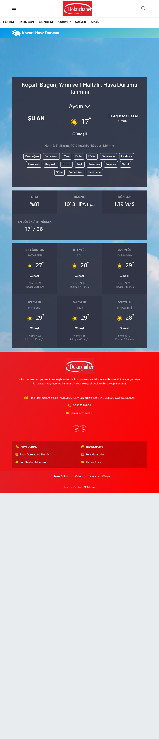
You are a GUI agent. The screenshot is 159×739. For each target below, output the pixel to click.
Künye (106, 476)
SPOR (95, 22)
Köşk (80, 164)
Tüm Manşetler (95, 454)
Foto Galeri (61, 476)
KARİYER (64, 22)
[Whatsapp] (76, 428)
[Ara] (143, 8)
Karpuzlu (50, 164)
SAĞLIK (80, 22)
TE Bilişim (89, 487)
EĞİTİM (8, 22)
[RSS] (83, 428)
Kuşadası (94, 164)
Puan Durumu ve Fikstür (34, 454)
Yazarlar (95, 476)
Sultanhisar (76, 172)
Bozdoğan (32, 156)
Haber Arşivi (93, 462)
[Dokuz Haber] (77, 8)
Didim (78, 156)
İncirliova (126, 156)
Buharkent (51, 156)
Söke (59, 172)
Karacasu (34, 164)
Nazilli (125, 164)
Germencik (108, 156)
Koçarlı (66, 164)
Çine (67, 156)
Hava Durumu (29, 446)
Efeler (92, 156)
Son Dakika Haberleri (33, 462)
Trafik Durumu (94, 446)
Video (79, 476)
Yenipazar (94, 172)
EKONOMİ (26, 22)
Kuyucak (111, 164)
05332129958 (82, 405)
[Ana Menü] (14, 8)
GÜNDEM (46, 22)
